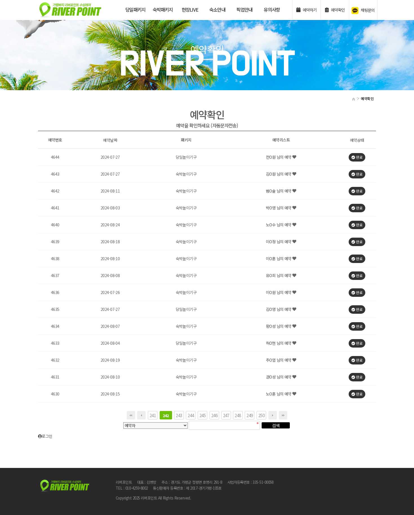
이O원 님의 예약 (279, 292)
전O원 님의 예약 (279, 157)
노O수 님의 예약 (279, 225)
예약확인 (337, 10)
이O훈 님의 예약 (279, 259)
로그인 (48, 436)
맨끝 (283, 415)
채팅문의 (367, 10)
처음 (131, 415)
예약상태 (357, 140)
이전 (141, 415)
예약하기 (309, 10)
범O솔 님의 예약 (279, 191)
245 (202, 415)
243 (179, 415)
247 (226, 415)
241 (153, 415)
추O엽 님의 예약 (279, 360)
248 (238, 415)
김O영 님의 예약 (279, 309)
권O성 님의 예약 (279, 377)
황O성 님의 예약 (279, 326)
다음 (272, 415)
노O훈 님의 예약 (279, 394)
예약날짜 (110, 140)
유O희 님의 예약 (279, 276)
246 (214, 415)
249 (249, 415)
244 (191, 415)
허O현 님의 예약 (279, 343)
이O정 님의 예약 (279, 242)
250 (261, 415)
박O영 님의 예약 (279, 208)
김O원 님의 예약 (279, 174)
